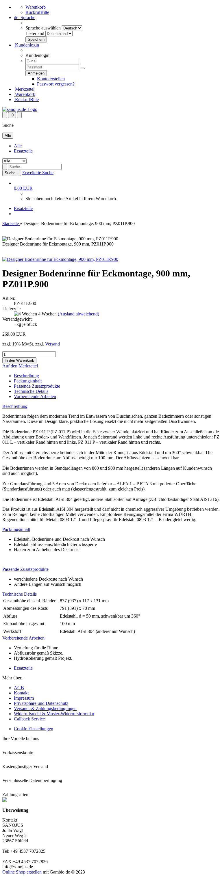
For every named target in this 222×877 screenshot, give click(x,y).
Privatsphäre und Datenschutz (41, 703)
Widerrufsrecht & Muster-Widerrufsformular (54, 713)
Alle (18, 145)
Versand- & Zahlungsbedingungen (45, 708)
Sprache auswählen (43, 27)
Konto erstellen (51, 78)
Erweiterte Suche (37, 172)
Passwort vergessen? (56, 83)
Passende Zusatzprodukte (37, 386)
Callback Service (29, 718)
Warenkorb (35, 7)
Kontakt (21, 692)
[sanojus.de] (19, 109)
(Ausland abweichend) (78, 313)
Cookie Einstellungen (33, 728)
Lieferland (34, 33)
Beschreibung (26, 375)
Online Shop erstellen (22, 871)
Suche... (12, 173)
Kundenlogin (26, 44)
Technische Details (31, 391)
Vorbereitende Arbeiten (35, 396)
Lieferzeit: (11, 308)
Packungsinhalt (28, 380)
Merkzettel (24, 89)
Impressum (24, 698)
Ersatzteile (23, 150)
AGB (19, 687)
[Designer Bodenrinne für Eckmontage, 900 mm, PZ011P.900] (60, 259)
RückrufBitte (37, 12)
